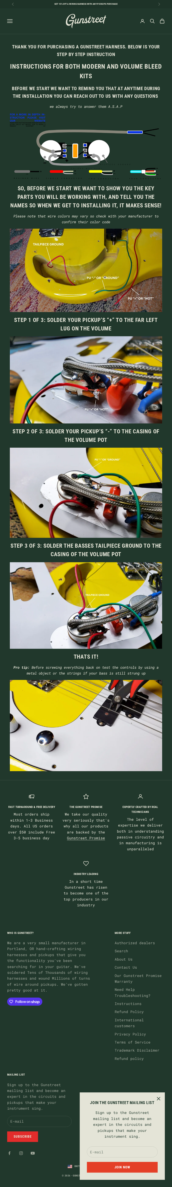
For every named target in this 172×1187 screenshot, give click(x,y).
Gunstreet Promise (86, 837)
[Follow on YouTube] (32, 1153)
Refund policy (129, 1058)
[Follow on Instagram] (21, 1153)
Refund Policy (129, 1011)
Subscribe (23, 1137)
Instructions (128, 1003)
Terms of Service (132, 1042)
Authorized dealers (135, 942)
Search (121, 950)
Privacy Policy (130, 1034)
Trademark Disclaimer (137, 1050)
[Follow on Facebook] (9, 1153)
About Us (124, 959)
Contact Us (126, 967)
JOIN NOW (122, 1167)
